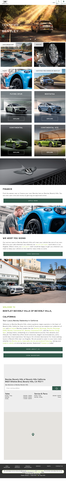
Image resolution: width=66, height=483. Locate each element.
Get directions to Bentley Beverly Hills (16, 384)
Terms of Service (30, 471)
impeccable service (28, 341)
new (4, 328)
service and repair (42, 244)
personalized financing (44, 341)
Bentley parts (16, 341)
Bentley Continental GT (15, 330)
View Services (33, 254)
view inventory (33, 355)
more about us (33, 349)
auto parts (25, 246)
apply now (33, 200)
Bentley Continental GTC (33, 330)
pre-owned (12, 328)
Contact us (45, 343)
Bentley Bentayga (40, 328)
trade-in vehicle (8, 343)
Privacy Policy (40, 471)
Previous (30, 39)
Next (35, 39)
